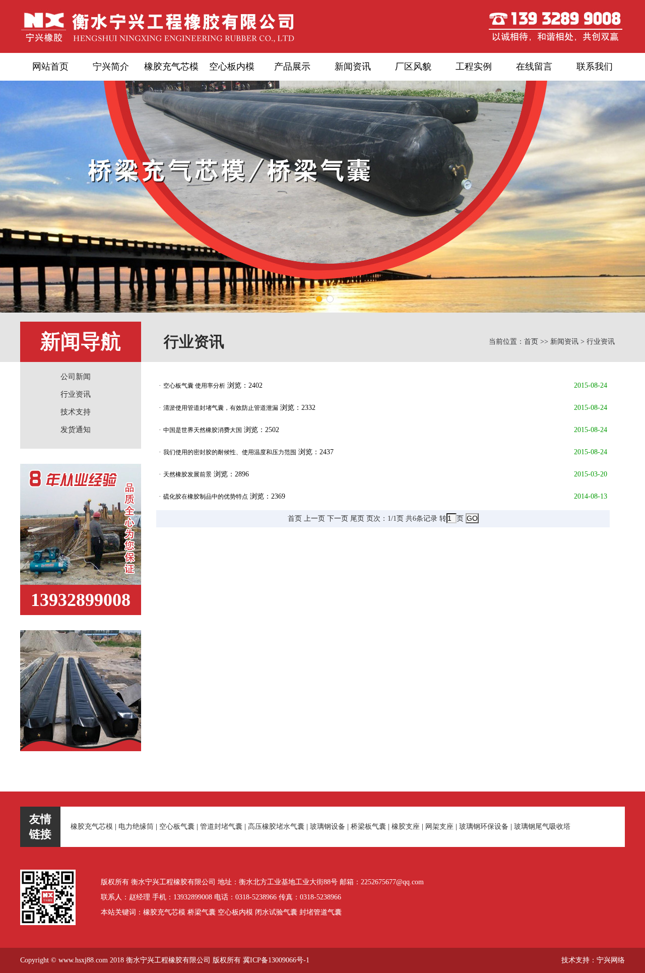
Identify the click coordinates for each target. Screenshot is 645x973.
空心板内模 (231, 67)
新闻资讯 (353, 67)
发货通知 (75, 429)
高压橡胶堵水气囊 (276, 826)
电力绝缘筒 (136, 826)
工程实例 (474, 67)
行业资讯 (75, 394)
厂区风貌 (413, 67)
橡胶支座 (406, 826)
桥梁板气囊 (368, 826)
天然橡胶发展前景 (187, 474)
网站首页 (50, 67)
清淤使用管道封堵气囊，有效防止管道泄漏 (220, 407)
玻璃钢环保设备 (483, 826)
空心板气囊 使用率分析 (194, 385)
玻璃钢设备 (327, 826)
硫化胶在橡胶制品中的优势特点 (205, 496)
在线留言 (534, 67)
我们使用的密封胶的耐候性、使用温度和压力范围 (229, 452)
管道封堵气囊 (221, 826)
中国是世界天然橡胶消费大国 (202, 430)
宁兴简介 (111, 67)
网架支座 (439, 826)
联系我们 (594, 67)
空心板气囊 (177, 826)
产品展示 (292, 67)
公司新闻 (75, 377)
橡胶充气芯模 (171, 67)
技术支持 (75, 412)
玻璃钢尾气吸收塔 (542, 826)
